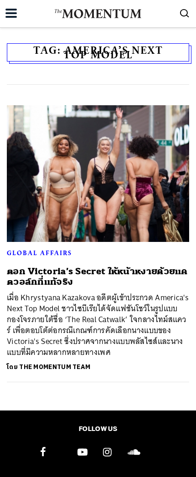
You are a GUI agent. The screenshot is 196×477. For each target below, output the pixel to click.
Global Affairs (39, 253)
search (184, 13)
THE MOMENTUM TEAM (54, 367)
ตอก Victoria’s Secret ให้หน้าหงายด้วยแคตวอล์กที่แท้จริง (97, 276)
